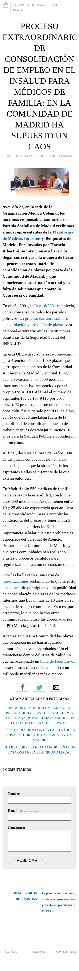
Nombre (14, 793)
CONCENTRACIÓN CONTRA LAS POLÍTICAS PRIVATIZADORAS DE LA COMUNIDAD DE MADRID (39, 735)
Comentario (16, 827)
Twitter (39, 687)
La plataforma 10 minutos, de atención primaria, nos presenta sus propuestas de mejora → (59, 902)
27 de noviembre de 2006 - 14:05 (31, 156)
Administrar (66, 952)
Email (56, 687)
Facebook (22, 687)
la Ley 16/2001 (43, 305)
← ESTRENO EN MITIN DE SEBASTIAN (21, 896)
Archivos (39, 952)
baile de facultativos (57, 661)
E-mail (23, 810)
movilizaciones (16, 581)
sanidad (65, 156)
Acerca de (13, 952)
